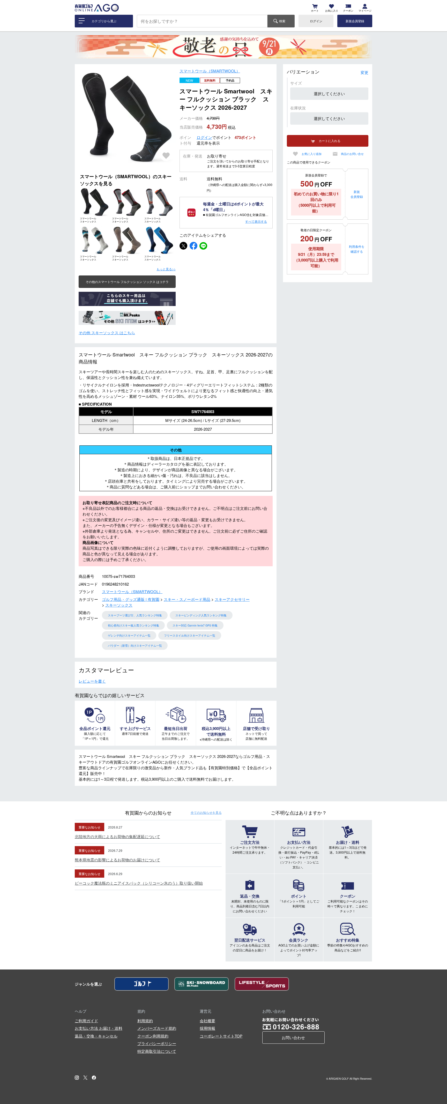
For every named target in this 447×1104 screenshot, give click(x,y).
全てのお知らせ (206, 812)
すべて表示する (256, 221)
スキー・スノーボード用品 (187, 599)
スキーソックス (118, 605)
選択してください (329, 93)
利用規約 (145, 1020)
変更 (364, 72)
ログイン (316, 21)
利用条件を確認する (356, 248)
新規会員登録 (355, 21)
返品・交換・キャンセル (96, 1036)
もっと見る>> (166, 269)
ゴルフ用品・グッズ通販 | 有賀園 (130, 599)
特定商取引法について (156, 1051)
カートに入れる (329, 140)
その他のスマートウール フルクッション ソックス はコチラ (127, 281)
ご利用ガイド (86, 1020)
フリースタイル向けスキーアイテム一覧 (189, 635)
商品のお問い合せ (352, 154)
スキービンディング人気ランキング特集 (201, 615)
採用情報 (207, 1028)
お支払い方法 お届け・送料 (98, 1028)
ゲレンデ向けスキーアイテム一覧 (129, 635)
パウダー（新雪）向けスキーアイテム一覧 (135, 645)
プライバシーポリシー (156, 1043)
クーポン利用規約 (152, 1036)
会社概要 (207, 1020)
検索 (282, 21)
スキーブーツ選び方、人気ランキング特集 (135, 615)
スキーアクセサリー (232, 599)
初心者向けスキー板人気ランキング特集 (133, 625)
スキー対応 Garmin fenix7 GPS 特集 (195, 625)
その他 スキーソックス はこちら (107, 332)
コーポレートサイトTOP (221, 1036)
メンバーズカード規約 (156, 1028)
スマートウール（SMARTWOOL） (210, 70)
